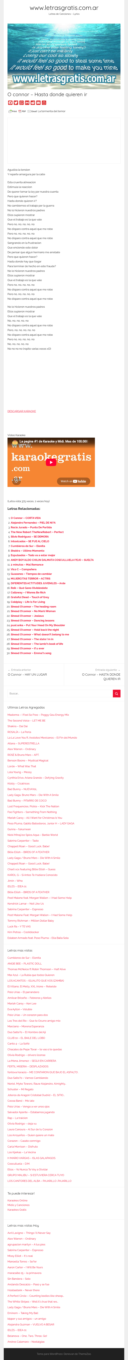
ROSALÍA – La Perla (19, 732)
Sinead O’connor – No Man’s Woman (33, 611)
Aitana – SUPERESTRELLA (23, 743)
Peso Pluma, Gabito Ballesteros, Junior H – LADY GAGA (40, 823)
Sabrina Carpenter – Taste (23, 840)
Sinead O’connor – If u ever (27, 648)
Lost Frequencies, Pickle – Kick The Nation (33, 806)
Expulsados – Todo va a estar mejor (33, 555)
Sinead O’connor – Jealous (27, 615)
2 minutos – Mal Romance (27, 564)
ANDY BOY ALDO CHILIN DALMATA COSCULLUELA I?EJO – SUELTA (52, 559)
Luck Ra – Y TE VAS (19, 926)
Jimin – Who (15, 880)
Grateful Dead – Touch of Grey (30, 597)
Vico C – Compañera (24, 569)
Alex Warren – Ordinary (21, 749)
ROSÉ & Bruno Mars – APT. (23, 754)
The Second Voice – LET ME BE (26, 720)
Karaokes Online (17, 1200)
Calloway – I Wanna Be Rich (28, 592)
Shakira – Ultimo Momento (27, 550)
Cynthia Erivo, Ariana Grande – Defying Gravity (35, 777)
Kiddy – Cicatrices (18, 783)
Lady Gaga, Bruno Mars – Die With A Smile (33, 794)
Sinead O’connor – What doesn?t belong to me (40, 634)
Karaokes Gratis (16, 1209)
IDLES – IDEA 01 (16, 886)
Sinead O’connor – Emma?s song (31, 653)
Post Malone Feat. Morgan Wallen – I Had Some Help (39, 915)
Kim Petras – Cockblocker (23, 932)
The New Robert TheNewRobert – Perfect (37, 532)
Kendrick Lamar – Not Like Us (25, 903)
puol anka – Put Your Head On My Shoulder (38, 625)
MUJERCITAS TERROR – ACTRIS (30, 578)
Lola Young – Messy (19, 772)
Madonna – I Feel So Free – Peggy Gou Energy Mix (38, 714)
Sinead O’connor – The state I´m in (32, 639)
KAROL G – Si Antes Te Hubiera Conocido (32, 875)
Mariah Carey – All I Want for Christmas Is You (34, 817)
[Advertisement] (64, 141)
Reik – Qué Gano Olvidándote (29, 588)
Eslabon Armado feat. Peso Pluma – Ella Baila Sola (38, 937)
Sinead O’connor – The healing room (33, 606)
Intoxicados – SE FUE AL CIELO (30, 541)
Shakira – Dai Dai (17, 726)
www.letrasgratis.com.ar (64, 7)
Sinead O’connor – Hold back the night (35, 629)
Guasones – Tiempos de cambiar (31, 573)
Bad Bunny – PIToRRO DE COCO (27, 800)
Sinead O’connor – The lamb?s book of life (37, 643)
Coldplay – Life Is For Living (28, 601)
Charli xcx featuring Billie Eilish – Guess (31, 869)
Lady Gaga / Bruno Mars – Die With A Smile (33, 857)
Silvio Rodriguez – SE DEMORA (30, 536)
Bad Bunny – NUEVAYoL (22, 789)
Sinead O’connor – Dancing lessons (32, 620)
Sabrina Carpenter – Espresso (25, 909)
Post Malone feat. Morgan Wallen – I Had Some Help (39, 897)
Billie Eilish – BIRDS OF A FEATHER (28, 852)
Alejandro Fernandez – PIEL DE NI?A (33, 522)
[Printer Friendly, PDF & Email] (22, 111)
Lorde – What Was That (21, 766)
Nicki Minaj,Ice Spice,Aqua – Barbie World (32, 834)
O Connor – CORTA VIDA (26, 518)
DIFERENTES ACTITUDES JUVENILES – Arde (38, 583)
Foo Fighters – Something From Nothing (32, 812)
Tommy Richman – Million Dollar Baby (30, 920)
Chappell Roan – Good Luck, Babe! (28, 846)
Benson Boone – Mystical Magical (27, 760)
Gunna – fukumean (19, 829)
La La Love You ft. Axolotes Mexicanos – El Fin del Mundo (42, 737)
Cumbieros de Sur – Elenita (28, 546)
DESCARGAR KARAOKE (21, 411)
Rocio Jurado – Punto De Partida (31, 527)
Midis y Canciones (18, 1205)
